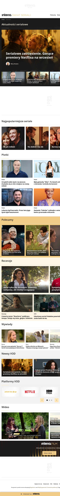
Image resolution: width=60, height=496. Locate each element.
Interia (3, 19)
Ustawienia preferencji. (52, 487)
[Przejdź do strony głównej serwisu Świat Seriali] (21, 15)
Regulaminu (32, 487)
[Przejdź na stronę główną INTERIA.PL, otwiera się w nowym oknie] (6, 15)
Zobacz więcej (48, 453)
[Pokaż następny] (57, 400)
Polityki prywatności (42, 487)
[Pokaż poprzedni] (42, 400)
